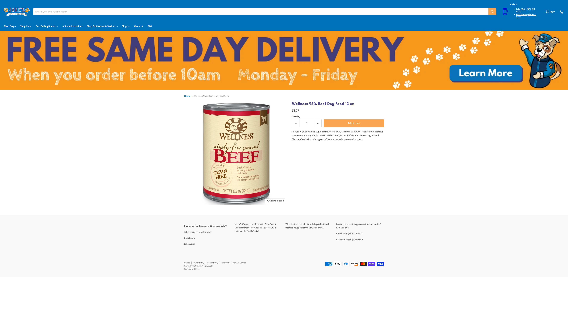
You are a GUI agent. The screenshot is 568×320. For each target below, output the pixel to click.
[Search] (492, 11)
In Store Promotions (72, 26)
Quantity (296, 116)
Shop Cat (25, 26)
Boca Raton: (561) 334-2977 (526, 16)
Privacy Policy (198, 262)
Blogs (125, 26)
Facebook (225, 262)
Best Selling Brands (46, 26)
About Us (138, 26)
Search (187, 262)
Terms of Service (239, 262)
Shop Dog (9, 26)
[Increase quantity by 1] (318, 123)
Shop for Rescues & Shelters (101, 26)
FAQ (150, 26)
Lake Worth (189, 244)
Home (187, 96)
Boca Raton (189, 238)
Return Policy (212, 262)
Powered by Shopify (192, 269)
